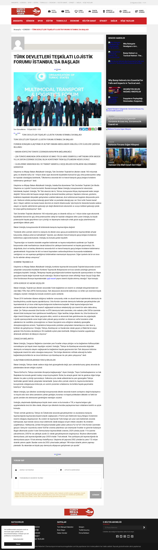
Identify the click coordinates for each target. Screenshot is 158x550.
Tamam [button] (18, 544)
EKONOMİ (52, 2)
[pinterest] (89, 130)
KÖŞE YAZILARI (88, 2)
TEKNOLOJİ (43, 2)
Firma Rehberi (84, 533)
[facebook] (80, 130)
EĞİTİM (36, 2)
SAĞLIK (78, 2)
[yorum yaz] (95, 130)
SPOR (29, 2)
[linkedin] (86, 130)
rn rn (56, 69)
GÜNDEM (23, 2)
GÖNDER (95, 495)
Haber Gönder (62, 533)
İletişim (81, 527)
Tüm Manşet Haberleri (65, 527)
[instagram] (125, 536)
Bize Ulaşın (61, 530)
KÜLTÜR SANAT (62, 2)
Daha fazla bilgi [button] (18, 539)
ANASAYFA (14, 2)
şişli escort (51, 278)
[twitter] (83, 130)
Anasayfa (17, 30)
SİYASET (71, 2)
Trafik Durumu (84, 530)
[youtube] (128, 536)
